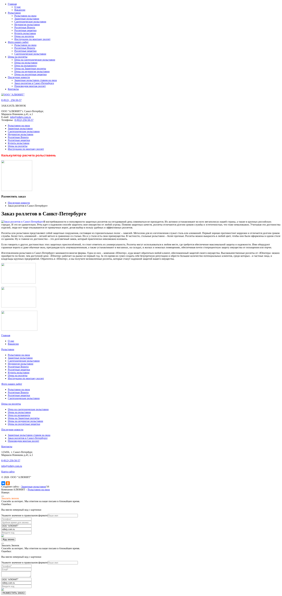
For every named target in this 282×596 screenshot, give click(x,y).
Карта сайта (8, 471)
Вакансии (19, 9)
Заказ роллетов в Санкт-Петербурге (34, 83)
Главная (12, 4)
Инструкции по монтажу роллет (32, 39)
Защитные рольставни (26, 18)
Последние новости (19, 77)
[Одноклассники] (8, 483)
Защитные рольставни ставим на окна (35, 80)
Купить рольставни (25, 33)
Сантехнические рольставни (30, 21)
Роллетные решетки (25, 30)
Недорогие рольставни (27, 24)
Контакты (13, 89)
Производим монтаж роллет (30, 86)
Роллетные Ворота (24, 27)
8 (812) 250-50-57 (24, 120)
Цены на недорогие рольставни (32, 71)
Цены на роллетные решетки (30, 74)
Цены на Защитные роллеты (30, 68)
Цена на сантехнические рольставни (34, 59)
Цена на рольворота (25, 65)
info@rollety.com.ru (20, 117)
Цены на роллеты (24, 36)
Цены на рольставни (25, 62)
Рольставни (14, 12)
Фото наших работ (18, 42)
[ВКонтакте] (3, 483)
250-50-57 (11, 100)
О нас (17, 7)
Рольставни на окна (25, 15)
